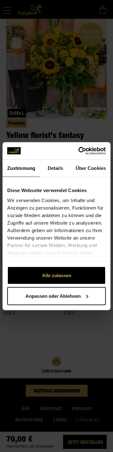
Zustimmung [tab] (21, 168)
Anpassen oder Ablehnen (53, 295)
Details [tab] (55, 168)
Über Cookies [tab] (91, 168)
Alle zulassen (56, 275)
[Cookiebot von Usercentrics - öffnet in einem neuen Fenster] (80, 151)
